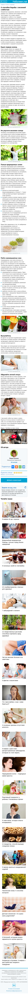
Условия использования (14, 988)
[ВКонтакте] (12, 466)
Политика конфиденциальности (14, 990)
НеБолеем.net (20, 1)
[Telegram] (23, 466)
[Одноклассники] (16, 466)
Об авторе (14, 462)
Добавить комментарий (14, 480)
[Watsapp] (20, 466)
